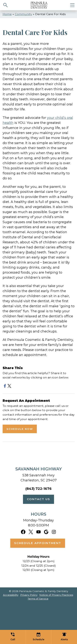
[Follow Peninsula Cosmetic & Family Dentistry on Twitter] (31, 531)
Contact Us (38, 499)
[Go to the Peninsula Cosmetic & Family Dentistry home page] (39, 5)
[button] (13, 637)
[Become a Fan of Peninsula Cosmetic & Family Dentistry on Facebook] (23, 531)
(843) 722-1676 (38, 489)
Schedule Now (20, 428)
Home (7, 14)
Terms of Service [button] (38, 598)
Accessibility (10, 594)
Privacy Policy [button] (28, 594)
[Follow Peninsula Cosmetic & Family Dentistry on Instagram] (54, 531)
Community (23, 14)
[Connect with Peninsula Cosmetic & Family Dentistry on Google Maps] (46, 531)
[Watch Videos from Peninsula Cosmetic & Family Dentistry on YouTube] (38, 531)
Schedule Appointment (37, 543)
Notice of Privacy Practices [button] (56, 594)
